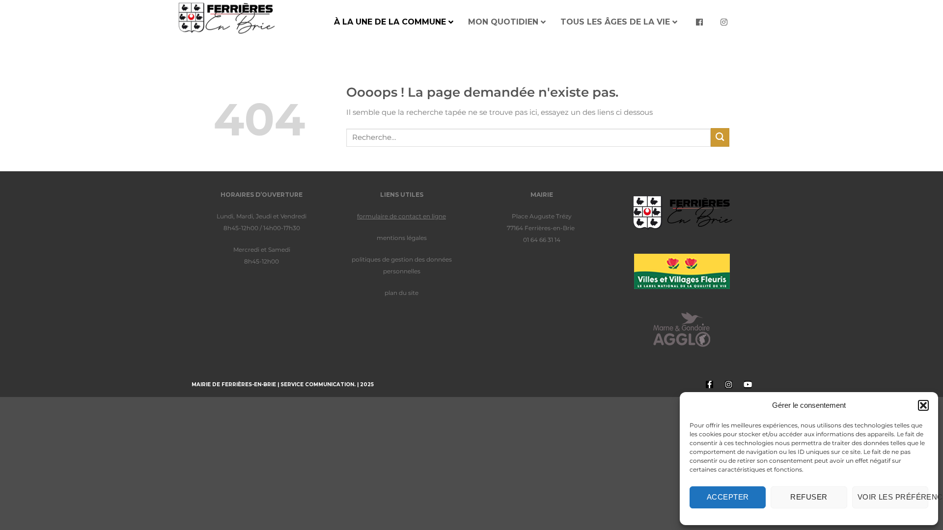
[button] (923, 405)
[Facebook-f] (709, 384)
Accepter (728, 497)
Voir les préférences (893, 497)
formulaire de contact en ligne (401, 216)
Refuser (808, 497)
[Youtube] (747, 384)
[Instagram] (728, 384)
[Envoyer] (720, 137)
